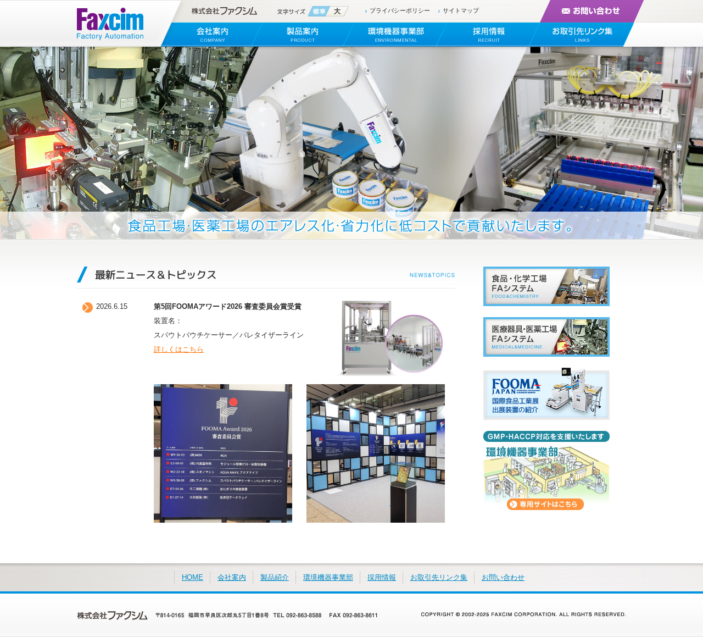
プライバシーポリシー (400, 10)
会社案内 (231, 577)
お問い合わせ (503, 577)
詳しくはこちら (179, 349)
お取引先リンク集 (438, 577)
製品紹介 (274, 577)
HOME (192, 577)
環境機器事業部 (328, 577)
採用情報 (381, 577)
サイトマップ (461, 10)
